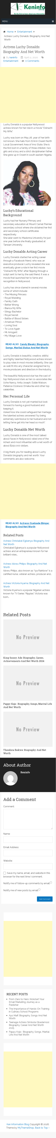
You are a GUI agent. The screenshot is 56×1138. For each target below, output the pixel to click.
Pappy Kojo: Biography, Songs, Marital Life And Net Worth (29, 1033)
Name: (6, 833)
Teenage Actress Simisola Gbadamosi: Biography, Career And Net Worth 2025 (29, 1025)
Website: (7, 860)
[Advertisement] (28, 95)
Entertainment (10, 61)
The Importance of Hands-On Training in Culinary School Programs (29, 1010)
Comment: (8, 806)
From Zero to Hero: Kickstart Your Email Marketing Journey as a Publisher (26, 1002)
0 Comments (32, 61)
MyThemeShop (26, 1127)
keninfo (13, 57)
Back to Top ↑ (42, 1127)
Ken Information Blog (18, 1124)
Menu (5, 21)
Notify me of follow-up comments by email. (26, 883)
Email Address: (11, 847)
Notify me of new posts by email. (20, 890)
